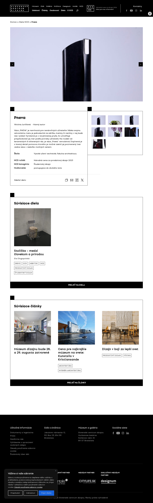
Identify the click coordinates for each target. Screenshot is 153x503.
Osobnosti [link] (54, 10)
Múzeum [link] (35, 6)
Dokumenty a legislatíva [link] (21, 432)
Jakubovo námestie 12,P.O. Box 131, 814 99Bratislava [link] (55, 435)
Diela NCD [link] (24, 22)
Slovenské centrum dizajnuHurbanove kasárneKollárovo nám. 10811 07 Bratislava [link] (91, 436)
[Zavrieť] (55, 470)
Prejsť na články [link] (76, 383)
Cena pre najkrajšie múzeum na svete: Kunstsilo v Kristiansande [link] (72, 354)
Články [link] (45, 10)
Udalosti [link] (36, 10)
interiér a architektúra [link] (70, 370)
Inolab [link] (75, 6)
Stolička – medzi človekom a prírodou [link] (29, 252)
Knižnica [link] (57, 6)
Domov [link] (13, 22)
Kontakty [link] (137, 6)
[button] (141, 64)
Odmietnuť (30, 493)
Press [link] (12, 436)
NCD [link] (81, 6)
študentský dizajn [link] (23, 273)
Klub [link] (42, 6)
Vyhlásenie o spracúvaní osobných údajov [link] (21, 443)
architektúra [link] (65, 366)
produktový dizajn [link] (24, 268)
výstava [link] (127, 355)
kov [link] (25, 263)
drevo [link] (18, 263)
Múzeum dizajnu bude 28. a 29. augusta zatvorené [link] (32, 350)
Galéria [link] (49, 6)
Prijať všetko (46, 493)
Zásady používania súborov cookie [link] (28, 487)
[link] (150, 14)
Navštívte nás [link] (16, 439)
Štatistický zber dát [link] (19, 454)
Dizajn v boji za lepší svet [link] (120, 349)
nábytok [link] (34, 263)
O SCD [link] (70, 10)
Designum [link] (67, 6)
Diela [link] (63, 10)
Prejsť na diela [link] (76, 285)
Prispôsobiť (15, 493)
